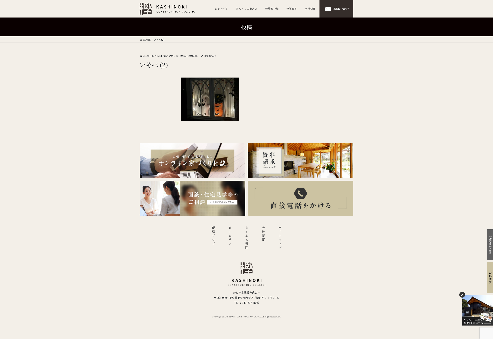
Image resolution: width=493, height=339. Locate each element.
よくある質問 (246, 238)
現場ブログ (213, 236)
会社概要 (263, 234)
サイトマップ (280, 238)
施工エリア (230, 236)
